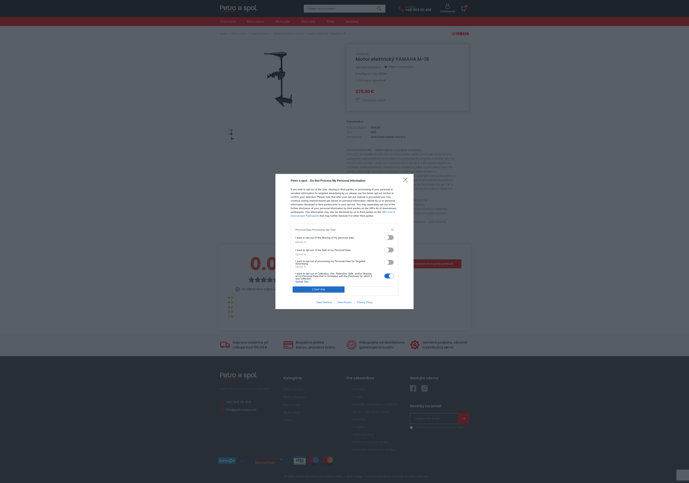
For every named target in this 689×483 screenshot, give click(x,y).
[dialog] (344, 241)
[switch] (389, 237)
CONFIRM (318, 289)
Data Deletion (324, 302)
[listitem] (344, 230)
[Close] (406, 181)
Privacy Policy (365, 302)
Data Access (344, 302)
